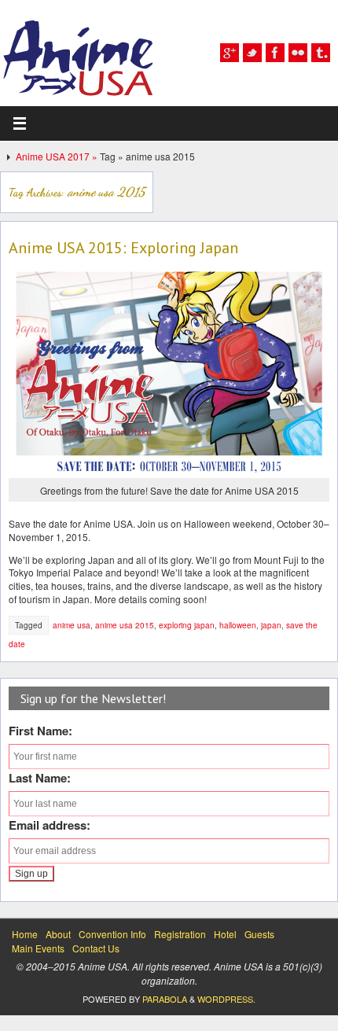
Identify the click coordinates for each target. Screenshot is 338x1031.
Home (25, 934)
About (58, 934)
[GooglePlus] (229, 52)
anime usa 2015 (124, 625)
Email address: (49, 825)
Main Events (38, 948)
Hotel (225, 934)
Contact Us (95, 948)
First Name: (40, 730)
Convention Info (112, 934)
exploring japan (187, 625)
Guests (259, 934)
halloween (237, 625)
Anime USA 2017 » (58, 156)
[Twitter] (252, 52)
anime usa (71, 625)
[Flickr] (297, 52)
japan (271, 625)
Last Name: (40, 777)
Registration (180, 934)
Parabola (164, 998)
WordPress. (226, 998)
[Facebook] (275, 52)
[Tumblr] (320, 52)
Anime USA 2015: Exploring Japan (123, 247)
